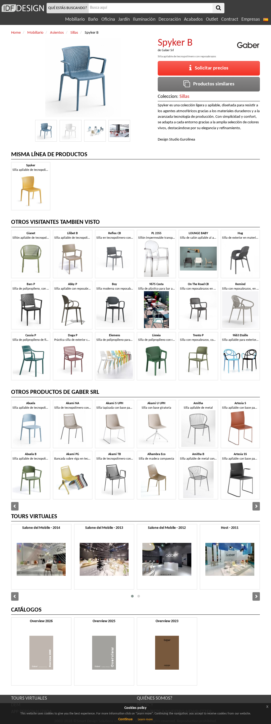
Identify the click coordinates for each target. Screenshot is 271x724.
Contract (229, 19)
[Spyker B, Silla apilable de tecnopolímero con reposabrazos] (46, 130)
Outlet (212, 19)
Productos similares (212, 84)
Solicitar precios (210, 68)
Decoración (170, 19)
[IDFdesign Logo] (22, 8)
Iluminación (144, 19)
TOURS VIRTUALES (29, 698)
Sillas (184, 96)
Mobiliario (75, 19)
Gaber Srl (168, 50)
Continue (125, 719)
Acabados (193, 19)
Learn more (145, 719)
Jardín (124, 19)
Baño (93, 19)
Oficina (108, 19)
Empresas (250, 19)
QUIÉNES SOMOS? (154, 698)
